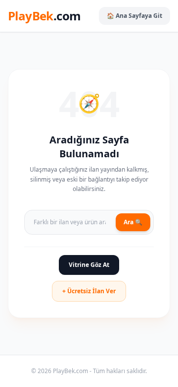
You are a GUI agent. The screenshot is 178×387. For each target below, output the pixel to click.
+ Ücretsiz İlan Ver (89, 291)
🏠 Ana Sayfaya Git (134, 15)
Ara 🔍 (133, 222)
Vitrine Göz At (89, 264)
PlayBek (44, 16)
